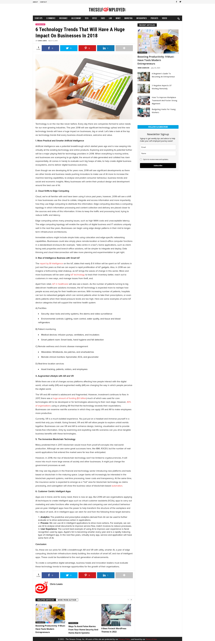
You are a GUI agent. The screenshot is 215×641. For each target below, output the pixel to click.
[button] (178, 18)
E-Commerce (50, 18)
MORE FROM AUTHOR (67, 600)
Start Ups (38, 18)
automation (117, 485)
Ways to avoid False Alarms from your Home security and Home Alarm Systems (83, 629)
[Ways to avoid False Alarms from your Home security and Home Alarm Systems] (83, 614)
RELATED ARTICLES (45, 600)
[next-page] (131, 599)
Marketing (128, 18)
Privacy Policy (124, 639)
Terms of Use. (151, 639)
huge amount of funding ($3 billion (69, 398)
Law (110, 18)
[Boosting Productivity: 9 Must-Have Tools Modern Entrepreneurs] (50, 613)
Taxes (103, 18)
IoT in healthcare (60, 284)
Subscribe (158, 165)
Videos (164, 18)
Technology (40, 24)
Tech (86, 18)
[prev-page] (128, 599)
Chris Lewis (42, 41)
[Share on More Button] (124, 48)
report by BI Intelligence (51, 263)
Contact (43, 2)
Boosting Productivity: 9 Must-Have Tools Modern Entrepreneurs (50, 629)
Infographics (141, 18)
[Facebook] (176, 2)
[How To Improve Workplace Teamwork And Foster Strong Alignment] (143, 100)
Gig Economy (76, 18)
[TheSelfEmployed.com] (107, 10)
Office (94, 18)
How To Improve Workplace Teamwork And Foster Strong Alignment (164, 100)
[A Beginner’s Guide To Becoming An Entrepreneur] (143, 76)
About (35, 2)
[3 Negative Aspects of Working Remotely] (143, 88)
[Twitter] (180, 2)
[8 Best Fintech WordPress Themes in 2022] (116, 615)
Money (118, 18)
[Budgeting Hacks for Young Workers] (143, 112)
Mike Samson (143, 68)
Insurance (63, 18)
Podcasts (154, 18)
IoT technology (78, 274)
